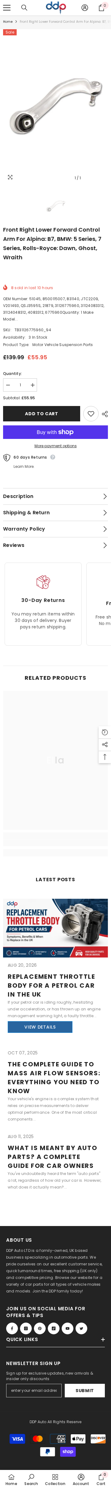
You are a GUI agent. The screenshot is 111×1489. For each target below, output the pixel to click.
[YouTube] (67, 1328)
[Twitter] (81, 1328)
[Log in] (85, 8)
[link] (55, 842)
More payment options (56, 445)
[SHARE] (103, 414)
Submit (85, 1390)
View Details (40, 1027)
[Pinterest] (40, 1328)
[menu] (6, 7)
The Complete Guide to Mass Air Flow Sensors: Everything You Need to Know (54, 1077)
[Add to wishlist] (91, 413)
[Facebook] (12, 1328)
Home (8, 21)
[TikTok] (54, 1328)
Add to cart (41, 414)
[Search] (24, 7)
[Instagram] (26, 1328)
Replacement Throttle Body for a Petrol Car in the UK (51, 985)
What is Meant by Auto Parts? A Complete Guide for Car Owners (52, 1157)
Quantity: (12, 373)
